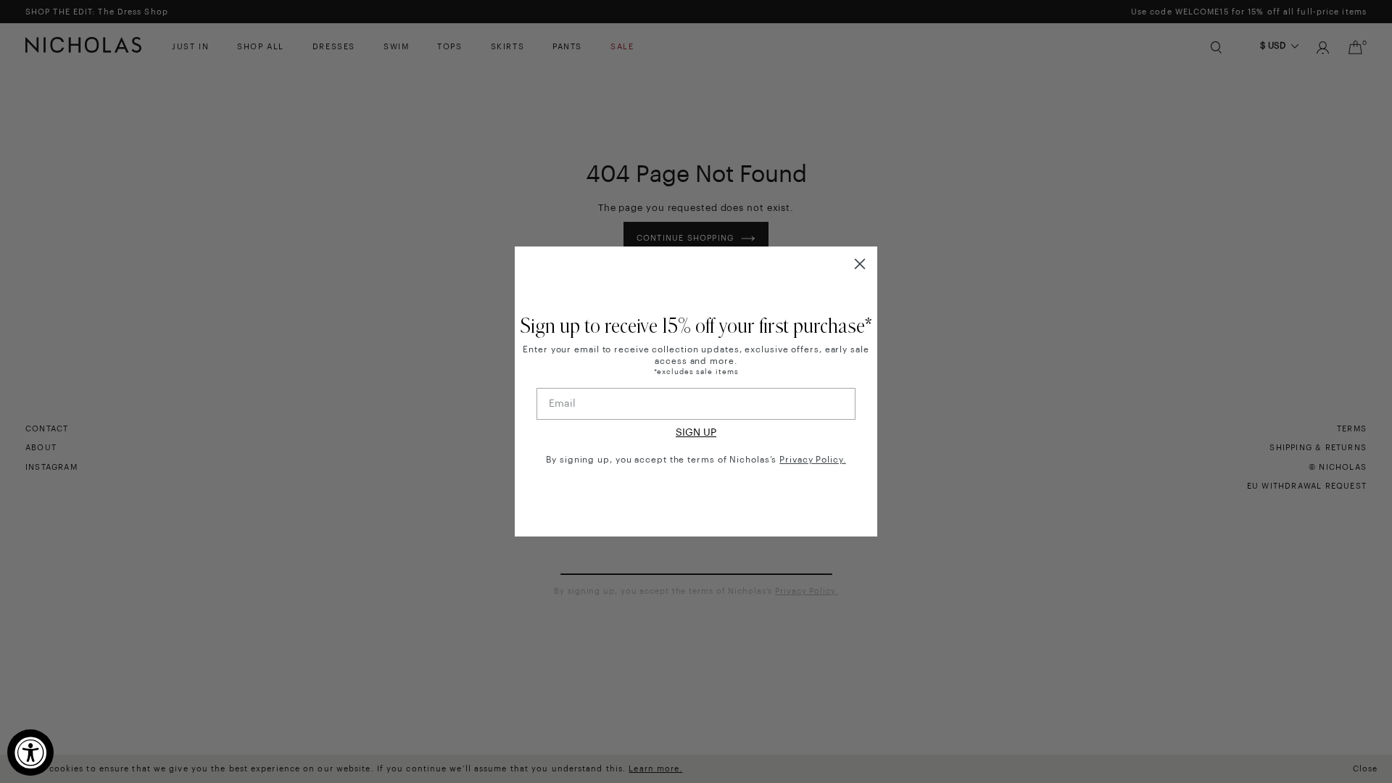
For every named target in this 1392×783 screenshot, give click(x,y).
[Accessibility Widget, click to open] (30, 752)
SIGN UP (696, 433)
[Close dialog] (859, 264)
